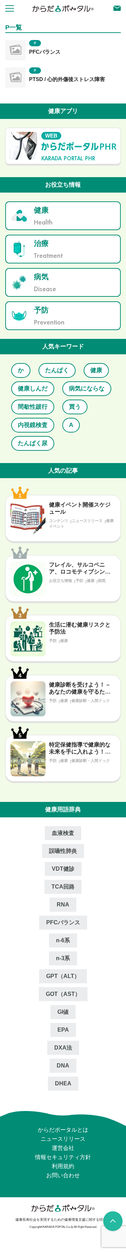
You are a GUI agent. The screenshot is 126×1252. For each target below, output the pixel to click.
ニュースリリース (63, 1139)
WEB (51, 136)
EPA (63, 1030)
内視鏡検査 (32, 425)
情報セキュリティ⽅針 (63, 1157)
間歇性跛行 (32, 406)
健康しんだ (32, 388)
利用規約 (63, 1166)
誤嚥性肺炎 (63, 851)
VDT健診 (63, 869)
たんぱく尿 (32, 443)
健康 (93, 370)
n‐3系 (63, 958)
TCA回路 (63, 887)
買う (73, 406)
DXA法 (63, 1048)
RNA (63, 905)
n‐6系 (63, 940)
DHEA (63, 1083)
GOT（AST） (63, 994)
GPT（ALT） (63, 976)
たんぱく (55, 370)
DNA (63, 1066)
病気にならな (85, 388)
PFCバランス (45, 52)
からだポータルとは (63, 1130)
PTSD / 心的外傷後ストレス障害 (67, 79)
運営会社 (63, 1148)
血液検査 (63, 833)
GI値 (63, 1012)
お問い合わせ (63, 1175)
